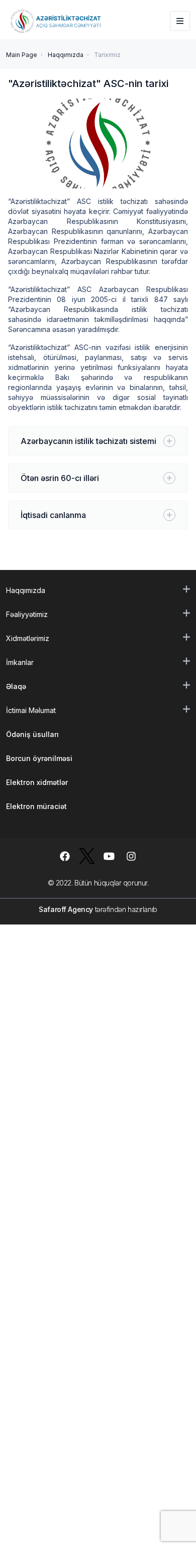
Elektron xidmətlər (37, 782)
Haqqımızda (65, 54)
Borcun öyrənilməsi (39, 758)
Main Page (21, 54)
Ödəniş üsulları (32, 734)
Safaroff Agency (66, 909)
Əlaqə (16, 686)
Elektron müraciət (36, 806)
